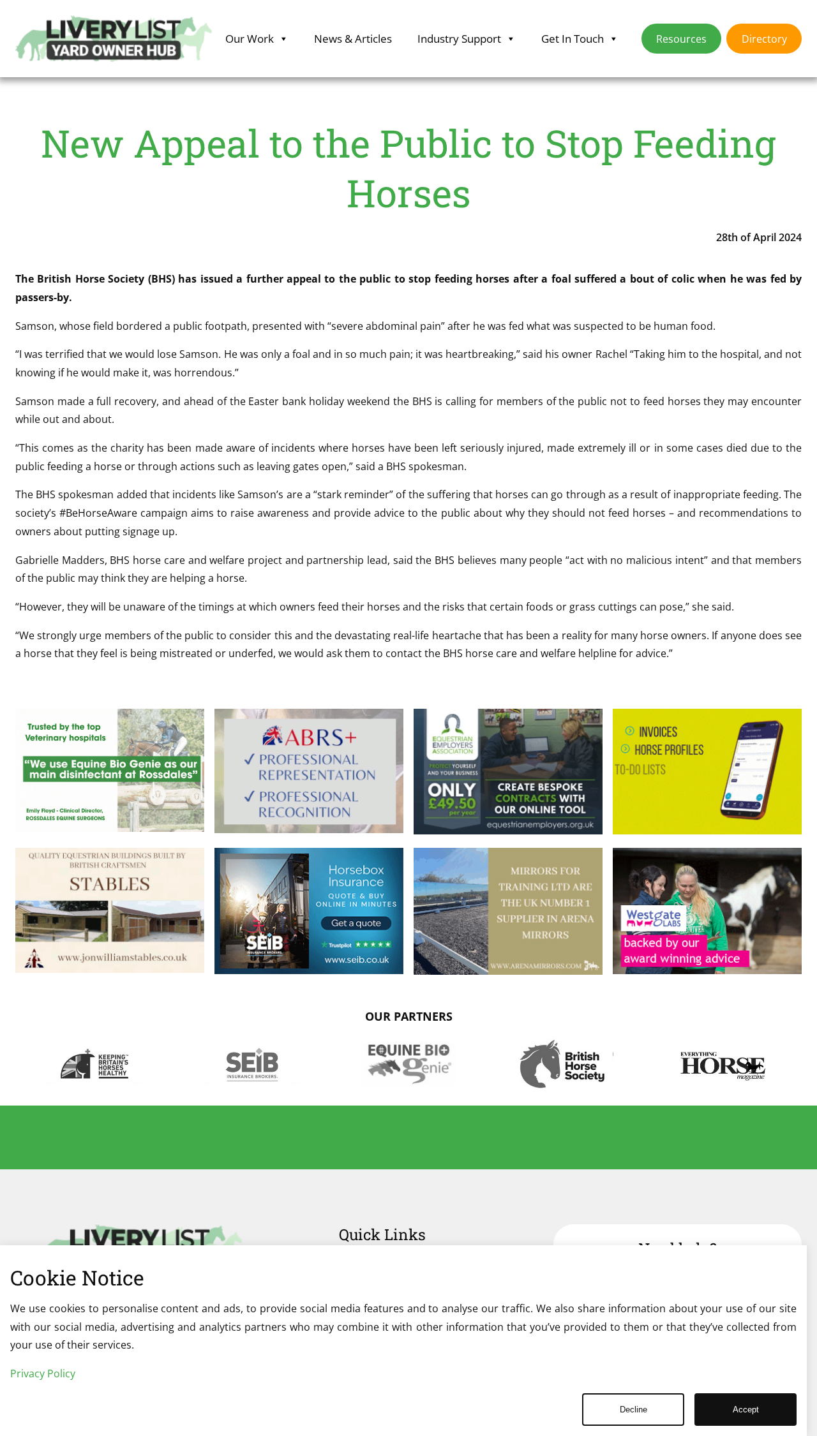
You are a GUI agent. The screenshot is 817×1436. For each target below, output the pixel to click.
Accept (746, 1409)
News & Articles (353, 38)
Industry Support (459, 38)
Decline (633, 1409)
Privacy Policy (42, 1373)
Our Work (249, 38)
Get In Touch (572, 38)
